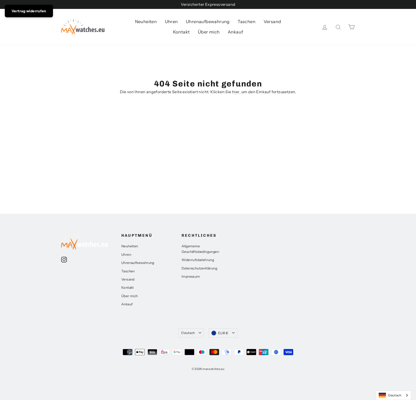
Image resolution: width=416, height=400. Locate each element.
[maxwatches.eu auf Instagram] (64, 259)
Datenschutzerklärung (199, 268)
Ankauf (235, 32)
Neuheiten (146, 21)
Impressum (191, 276)
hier (236, 91)
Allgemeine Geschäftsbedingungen (200, 249)
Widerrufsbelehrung (198, 260)
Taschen (246, 21)
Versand (272, 21)
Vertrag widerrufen (29, 11)
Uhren (171, 21)
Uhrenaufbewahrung (208, 21)
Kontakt (181, 32)
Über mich (209, 32)
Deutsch (188, 333)
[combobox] (393, 395)
